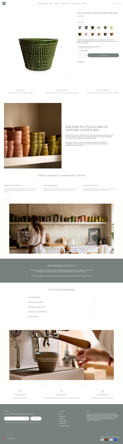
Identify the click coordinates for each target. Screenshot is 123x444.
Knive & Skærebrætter (42, 3)
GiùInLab (79, 10)
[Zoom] (69, 74)
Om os (61, 414)
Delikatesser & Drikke (65, 3)
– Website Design (115, 437)
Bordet (50, 3)
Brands (84, 3)
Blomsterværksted (76, 3)
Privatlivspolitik (63, 421)
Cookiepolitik (62, 423)
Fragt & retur (62, 416)
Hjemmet (56, 3)
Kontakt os (62, 418)
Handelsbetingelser (64, 425)
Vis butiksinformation (83, 50)
